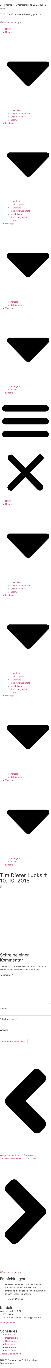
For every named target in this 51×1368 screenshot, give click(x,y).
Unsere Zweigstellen (20, 113)
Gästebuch (10, 1341)
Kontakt (9, 392)
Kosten (13, 220)
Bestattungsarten (18, 217)
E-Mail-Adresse (8, 1019)
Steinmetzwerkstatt (20, 210)
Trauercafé (15, 207)
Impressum (10, 1334)
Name (3, 1009)
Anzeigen (15, 386)
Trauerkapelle (17, 204)
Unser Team (16, 110)
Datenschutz (11, 1337)
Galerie (13, 120)
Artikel (13, 389)
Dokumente (16, 305)
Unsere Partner (17, 116)
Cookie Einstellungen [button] (10, 1353)
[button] (25, 446)
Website (4, 1030)
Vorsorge (14, 301)
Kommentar (6, 975)
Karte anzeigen (7, 1322)
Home (8, 29)
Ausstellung (16, 214)
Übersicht (15, 201)
